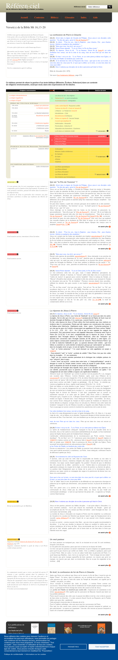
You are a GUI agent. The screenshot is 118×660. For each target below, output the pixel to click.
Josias (73, 111)
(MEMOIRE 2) (11, 232)
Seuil (51, 90)
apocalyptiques (80, 256)
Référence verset (80, 7)
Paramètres (73, 647)
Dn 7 (98, 216)
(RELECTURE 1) (12, 539)
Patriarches (58, 98)
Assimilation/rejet (60, 101)
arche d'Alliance (61, 518)
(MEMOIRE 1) (11, 182)
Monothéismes (59, 116)
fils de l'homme (79, 197)
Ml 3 (51, 244)
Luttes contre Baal (60, 106)
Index (83, 17)
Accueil (24, 17)
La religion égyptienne (16, 98)
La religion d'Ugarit (15, 100)
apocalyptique (39, 136)
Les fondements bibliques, (66, 75)
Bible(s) (54, 17)
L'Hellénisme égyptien (42, 123)
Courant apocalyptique (62, 121)
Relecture (77, 83)
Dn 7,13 (65, 224)
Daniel (92, 216)
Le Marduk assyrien (42, 108)
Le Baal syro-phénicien (41, 105)
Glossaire (69, 17)
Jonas (100, 50)
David (100, 438)
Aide (95, 17)
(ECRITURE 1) (11, 502)
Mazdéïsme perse (41, 115)
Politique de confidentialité (13, 654)
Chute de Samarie (74, 108)
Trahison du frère (60, 108)
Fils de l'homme (81, 40)
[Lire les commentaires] (107, 131)
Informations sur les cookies (35, 654)
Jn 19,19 (96, 300)
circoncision (54, 378)
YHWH (52, 351)
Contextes (39, 17)
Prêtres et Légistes (61, 118)
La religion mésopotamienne (18, 95)
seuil (32, 85)
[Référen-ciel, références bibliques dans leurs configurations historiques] (25, 7)
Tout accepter (102, 647)
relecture (15, 60)
